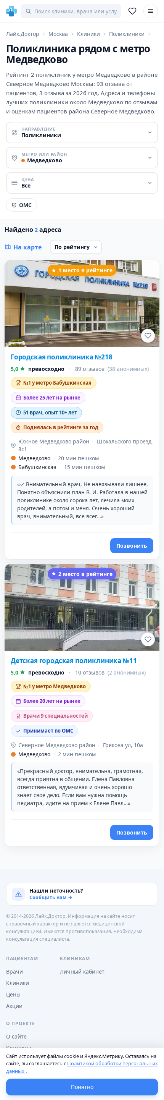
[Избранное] (132, 11)
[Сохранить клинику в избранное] (148, 336)
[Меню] (150, 11)
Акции (14, 1005)
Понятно (82, 1086)
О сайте (16, 1036)
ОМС (25, 205)
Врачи (14, 971)
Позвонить (131, 545)
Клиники (17, 983)
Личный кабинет (82, 971)
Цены (13, 994)
